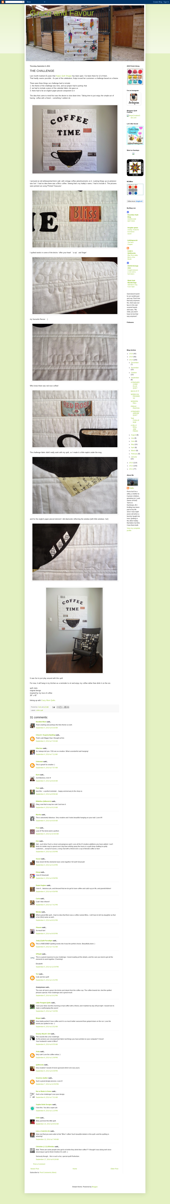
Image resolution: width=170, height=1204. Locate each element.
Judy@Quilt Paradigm (44, 941)
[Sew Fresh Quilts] (135, 144)
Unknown (39, 761)
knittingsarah (132, 240)
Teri (37, 974)
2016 (131, 354)
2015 (131, 357)
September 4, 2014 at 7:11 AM (47, 754)
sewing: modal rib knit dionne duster (133, 232)
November (135, 368)
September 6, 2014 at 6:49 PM (47, 1071)
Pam (37, 788)
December (135, 363)
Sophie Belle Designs (44, 1105)
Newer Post (35, 1169)
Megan (38, 1018)
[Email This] (58, 707)
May (133, 444)
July (132, 438)
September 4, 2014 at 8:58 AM (47, 794)
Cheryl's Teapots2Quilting (45, 735)
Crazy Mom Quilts (48, 700)
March (133, 451)
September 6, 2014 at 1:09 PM (47, 1058)
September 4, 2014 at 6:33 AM (47, 728)
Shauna (39, 927)
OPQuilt (39, 954)
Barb (38, 775)
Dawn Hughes (41, 885)
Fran (37, 828)
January (134, 457)
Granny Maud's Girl (43, 1034)
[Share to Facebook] (65, 707)
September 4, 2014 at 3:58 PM (47, 878)
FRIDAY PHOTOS (135, 407)
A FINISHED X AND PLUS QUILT (135, 385)
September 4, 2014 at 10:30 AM (47, 834)
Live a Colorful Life (43, 1131)
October (134, 373)
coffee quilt (39, 710)
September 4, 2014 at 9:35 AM (47, 821)
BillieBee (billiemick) (43, 801)
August (134, 435)
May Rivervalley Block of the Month (133, 257)
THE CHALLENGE (135, 420)
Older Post (114, 1169)
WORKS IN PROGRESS (135, 396)
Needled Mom (41, 722)
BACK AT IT (135, 391)
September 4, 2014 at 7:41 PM (47, 905)
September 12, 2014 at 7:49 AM (47, 1139)
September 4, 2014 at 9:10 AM (47, 807)
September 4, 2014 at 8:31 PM (47, 920)
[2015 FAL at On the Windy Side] (135, 84)
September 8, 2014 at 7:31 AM (47, 1097)
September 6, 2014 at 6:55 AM (47, 1044)
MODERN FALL (134, 402)
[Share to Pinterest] (68, 707)
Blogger (94, 1187)
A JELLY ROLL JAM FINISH (134, 428)
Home (75, 1169)
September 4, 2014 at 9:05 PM (47, 934)
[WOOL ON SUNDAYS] (133, 154)
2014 (131, 360)
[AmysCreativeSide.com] (133, 118)
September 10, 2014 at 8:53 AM (47, 1124)
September (135, 378)
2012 (131, 466)
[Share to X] (63, 707)
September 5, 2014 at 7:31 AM (47, 947)
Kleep (38, 872)
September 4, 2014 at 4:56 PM (47, 891)
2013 (131, 463)
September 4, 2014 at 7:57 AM (47, 768)
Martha (39, 815)
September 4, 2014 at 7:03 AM (47, 741)
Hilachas (39, 748)
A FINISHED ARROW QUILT (135, 413)
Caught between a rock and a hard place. (133, 272)
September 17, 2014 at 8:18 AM (47, 1159)
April (133, 447)
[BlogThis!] (60, 707)
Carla (38, 899)
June (133, 441)
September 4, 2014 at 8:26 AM (47, 781)
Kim (37, 841)
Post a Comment (39, 1164)
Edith (38, 1118)
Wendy (38, 912)
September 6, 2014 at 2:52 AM (47, 1027)
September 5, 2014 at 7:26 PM (47, 1011)
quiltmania (40, 1065)
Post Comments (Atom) (48, 1172)
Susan (38, 859)
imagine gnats (133, 228)
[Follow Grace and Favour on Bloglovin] (135, 202)
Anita (38, 1052)
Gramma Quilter (42, 1078)
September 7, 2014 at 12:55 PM (47, 1084)
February (134, 454)
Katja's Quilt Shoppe (64, 76)
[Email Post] (53, 707)
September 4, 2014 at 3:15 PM (47, 865)
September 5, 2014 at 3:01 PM (47, 995)
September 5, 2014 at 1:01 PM (47, 980)
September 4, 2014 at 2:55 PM (47, 852)
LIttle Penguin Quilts (43, 1003)
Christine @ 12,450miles (45, 1147)
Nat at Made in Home (44, 1091)
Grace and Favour (62, 12)
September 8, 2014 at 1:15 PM (47, 1111)
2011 (131, 469)
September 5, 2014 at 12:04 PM (47, 967)
